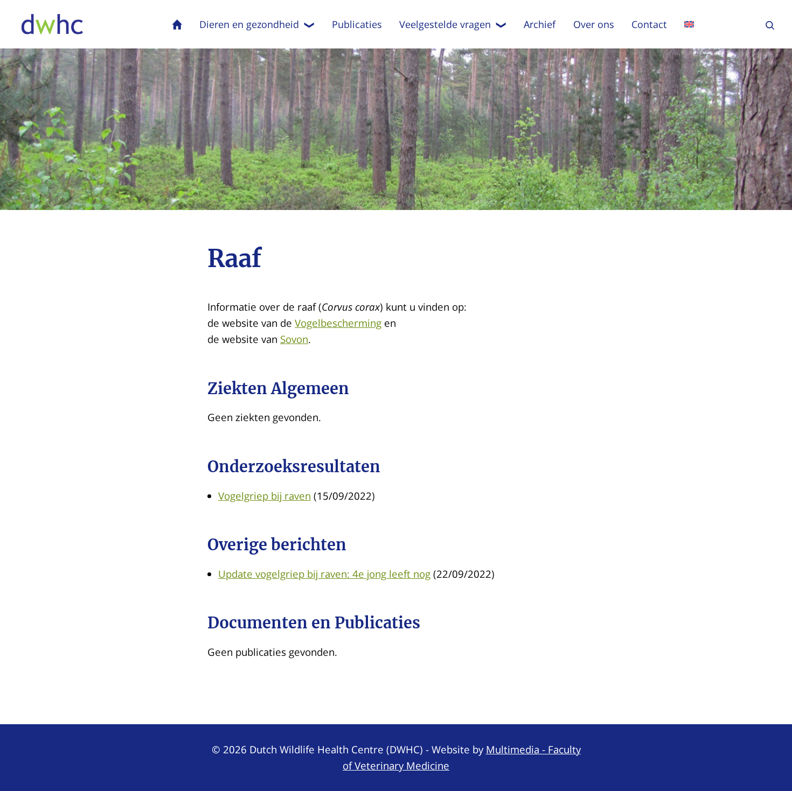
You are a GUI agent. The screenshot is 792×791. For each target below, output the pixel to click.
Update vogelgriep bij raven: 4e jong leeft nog (324, 573)
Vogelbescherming (338, 323)
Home (177, 24)
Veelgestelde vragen (445, 24)
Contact (649, 24)
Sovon (294, 339)
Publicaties (357, 24)
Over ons (593, 24)
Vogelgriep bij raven (264, 495)
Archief (539, 24)
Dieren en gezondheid (249, 24)
